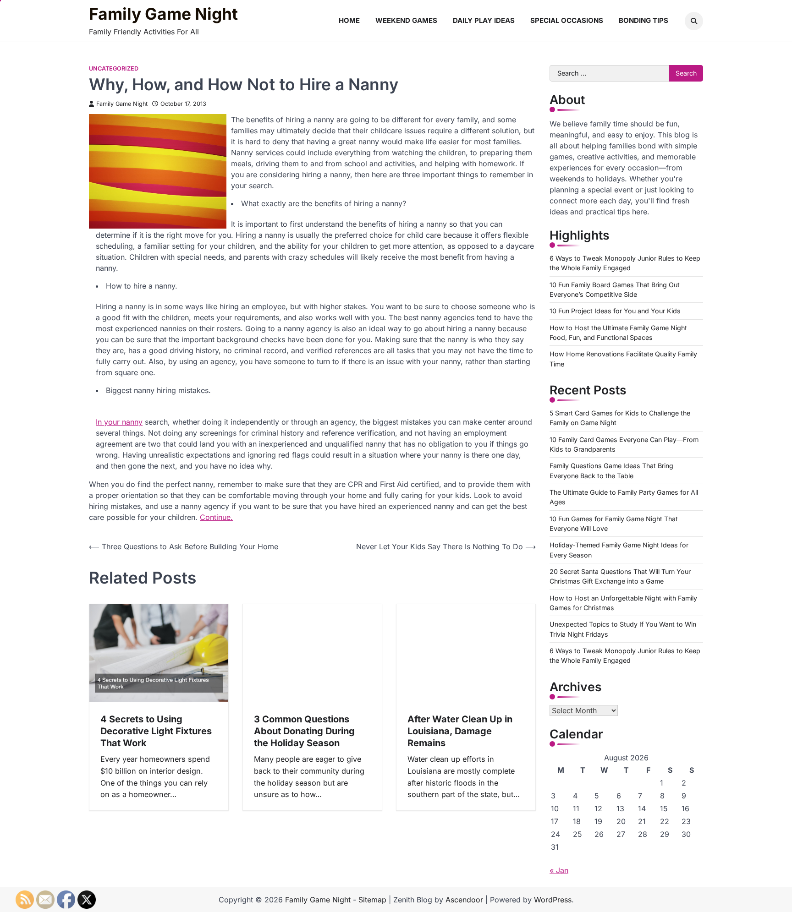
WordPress (553, 899)
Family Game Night (163, 14)
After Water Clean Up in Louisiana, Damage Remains (459, 731)
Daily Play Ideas (484, 20)
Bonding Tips (643, 20)
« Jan (559, 870)
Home (349, 20)
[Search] (694, 21)
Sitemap (372, 899)
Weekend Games (406, 20)
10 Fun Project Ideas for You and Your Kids (615, 311)
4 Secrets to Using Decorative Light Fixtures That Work (156, 731)
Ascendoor (464, 899)
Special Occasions (566, 20)
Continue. (216, 517)
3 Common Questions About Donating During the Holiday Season (304, 731)
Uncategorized (113, 68)
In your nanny (119, 421)
